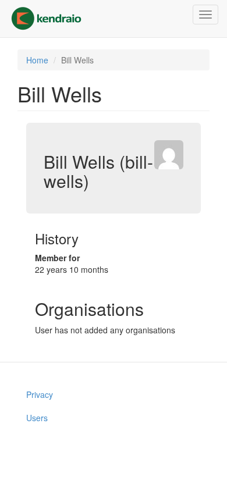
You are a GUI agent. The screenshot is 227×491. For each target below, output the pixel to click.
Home (37, 60)
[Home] (46, 19)
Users (37, 418)
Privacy (39, 394)
